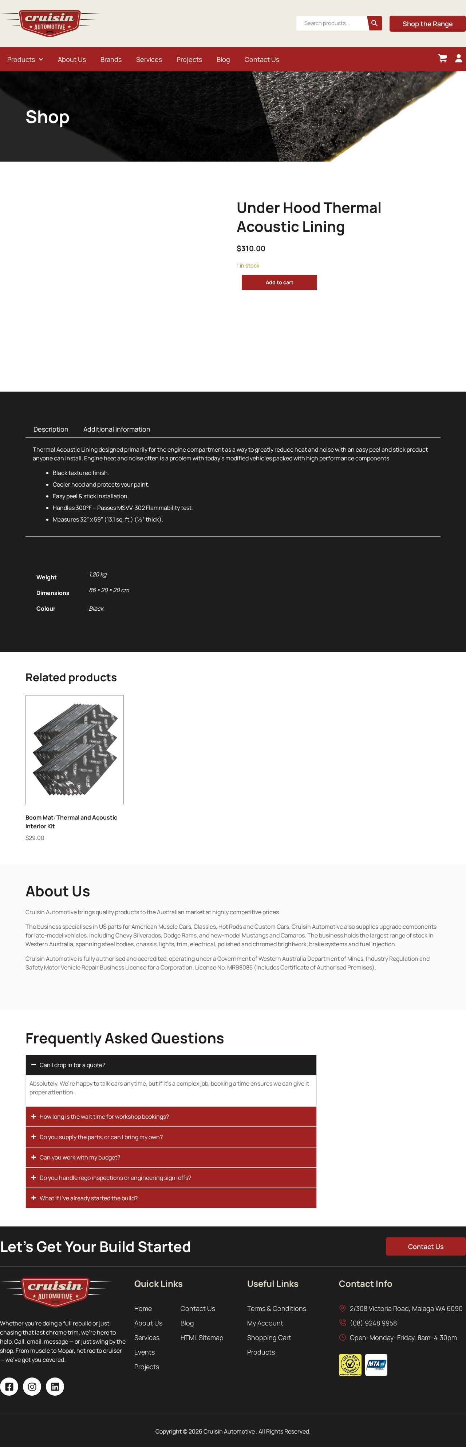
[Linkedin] (55, 1386)
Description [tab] (50, 429)
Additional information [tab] (116, 429)
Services (149, 59)
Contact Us (262, 59)
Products (21, 59)
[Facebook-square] (9, 1386)
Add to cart (279, 282)
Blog (223, 59)
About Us (72, 59)
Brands (111, 59)
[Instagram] (32, 1386)
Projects (189, 59)
